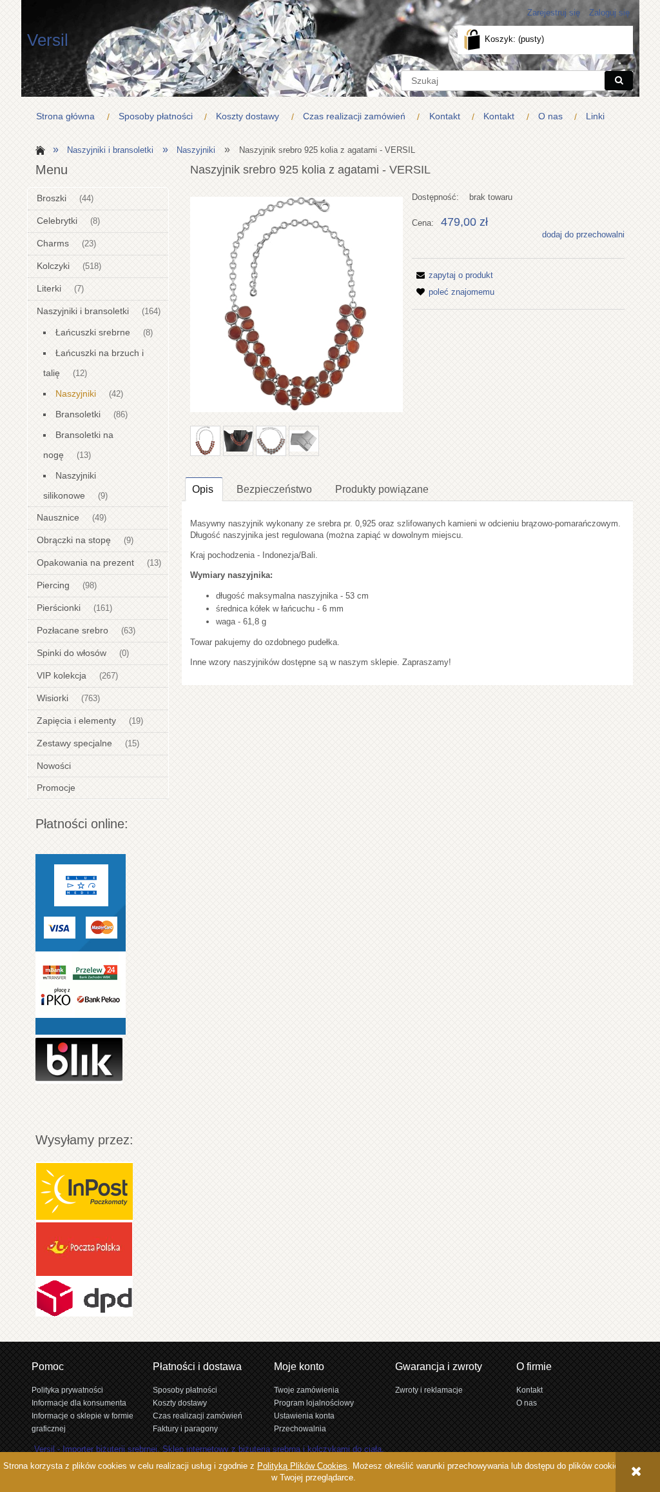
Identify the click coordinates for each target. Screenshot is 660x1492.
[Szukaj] (619, 80)
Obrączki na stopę (74, 540)
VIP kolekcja (61, 675)
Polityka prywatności (67, 1390)
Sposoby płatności (185, 1390)
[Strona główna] (38, 149)
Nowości (54, 766)
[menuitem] (68, 116)
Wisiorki (52, 698)
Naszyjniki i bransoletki (83, 311)
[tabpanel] (407, 593)
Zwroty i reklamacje (429, 1390)
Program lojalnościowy (314, 1402)
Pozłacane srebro (72, 630)
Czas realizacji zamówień (197, 1415)
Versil (47, 40)
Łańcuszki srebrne (92, 332)
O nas (526, 1402)
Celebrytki (57, 220)
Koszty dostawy (180, 1402)
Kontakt (529, 1390)
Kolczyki (53, 266)
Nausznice (58, 517)
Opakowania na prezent (85, 562)
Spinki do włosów (71, 653)
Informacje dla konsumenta (79, 1402)
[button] (452, 275)
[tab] (204, 489)
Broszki (51, 198)
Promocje (56, 787)
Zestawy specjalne (74, 743)
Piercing (53, 585)
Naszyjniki (75, 393)
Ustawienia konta (304, 1415)
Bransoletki (78, 414)
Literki (49, 288)
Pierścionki (59, 607)
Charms (53, 243)
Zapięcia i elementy (76, 720)
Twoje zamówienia (306, 1390)
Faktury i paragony (185, 1428)
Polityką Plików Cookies (302, 1466)
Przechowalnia (300, 1428)
